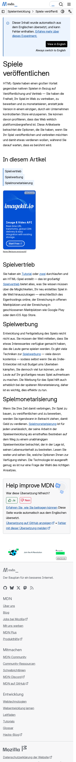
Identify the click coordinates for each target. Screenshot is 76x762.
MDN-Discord (12, 677)
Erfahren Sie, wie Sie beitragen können (31, 507)
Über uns (9, 606)
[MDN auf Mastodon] (25, 588)
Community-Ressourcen (19, 663)
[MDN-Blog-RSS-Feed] (32, 588)
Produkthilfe (11, 639)
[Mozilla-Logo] (15, 748)
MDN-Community (14, 657)
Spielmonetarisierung (19, 183)
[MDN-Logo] (10, 570)
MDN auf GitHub (14, 683)
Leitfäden (9, 715)
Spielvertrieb (13, 171)
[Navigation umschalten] (69, 4)
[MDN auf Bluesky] (12, 588)
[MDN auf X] (18, 588)
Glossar (8, 728)
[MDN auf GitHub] (5, 588)
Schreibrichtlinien (14, 670)
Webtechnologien (15, 701)
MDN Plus (10, 632)
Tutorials (9, 721)
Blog (6, 612)
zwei (42, 274)
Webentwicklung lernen (18, 708)
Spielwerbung (14, 177)
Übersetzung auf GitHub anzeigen (28, 523)
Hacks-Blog (11, 734)
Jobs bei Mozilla (14, 619)
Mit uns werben (13, 626)
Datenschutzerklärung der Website (26, 757)
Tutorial (27, 274)
